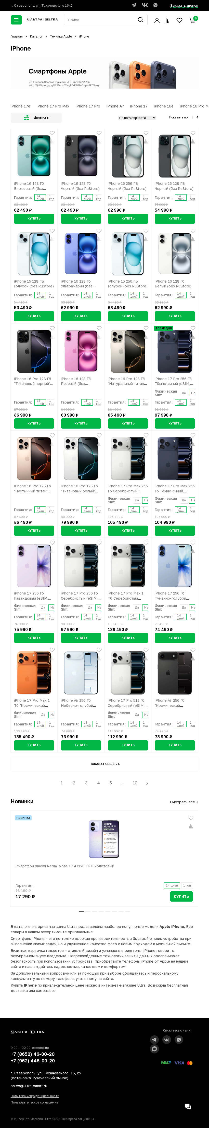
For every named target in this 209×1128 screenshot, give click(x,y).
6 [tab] (114, 911)
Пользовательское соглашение (34, 1102)
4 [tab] (101, 911)
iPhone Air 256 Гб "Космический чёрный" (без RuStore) (174, 705)
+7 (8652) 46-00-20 (33, 1054)
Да (184, 393)
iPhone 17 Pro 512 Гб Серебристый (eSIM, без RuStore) (126, 705)
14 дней (40, 197)
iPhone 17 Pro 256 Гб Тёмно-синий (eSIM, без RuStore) (173, 384)
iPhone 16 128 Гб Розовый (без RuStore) (76, 384)
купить (34, 218)
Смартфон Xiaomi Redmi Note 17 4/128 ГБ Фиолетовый (65, 866)
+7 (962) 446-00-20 (33, 1060)
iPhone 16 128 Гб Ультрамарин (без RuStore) (77, 286)
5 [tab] (107, 911)
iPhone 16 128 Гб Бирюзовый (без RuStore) (29, 188)
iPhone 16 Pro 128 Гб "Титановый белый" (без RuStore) (79, 491)
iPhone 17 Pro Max (53, 106)
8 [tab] (127, 911)
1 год (51, 197)
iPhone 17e (20, 106)
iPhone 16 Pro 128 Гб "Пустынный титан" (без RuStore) (32, 491)
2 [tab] (87, 911)
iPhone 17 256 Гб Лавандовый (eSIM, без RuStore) (31, 598)
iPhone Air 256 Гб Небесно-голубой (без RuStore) (77, 705)
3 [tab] (94, 911)
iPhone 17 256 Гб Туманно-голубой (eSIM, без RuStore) (172, 598)
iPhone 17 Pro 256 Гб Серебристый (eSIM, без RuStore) (79, 598)
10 (135, 782)
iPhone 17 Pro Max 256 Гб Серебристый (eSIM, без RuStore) (128, 491)
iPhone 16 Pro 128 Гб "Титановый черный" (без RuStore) (32, 384)
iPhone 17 (139, 106)
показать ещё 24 (104, 764)
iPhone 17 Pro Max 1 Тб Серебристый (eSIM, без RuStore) (125, 598)
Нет (194, 393)
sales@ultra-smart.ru (29, 1086)
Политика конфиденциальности (35, 1096)
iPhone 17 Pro (88, 106)
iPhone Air (115, 106)
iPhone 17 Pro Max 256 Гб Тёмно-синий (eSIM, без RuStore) (175, 491)
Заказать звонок (184, 5)
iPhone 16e (164, 106)
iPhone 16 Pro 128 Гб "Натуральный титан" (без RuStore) (126, 384)
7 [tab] (121, 911)
